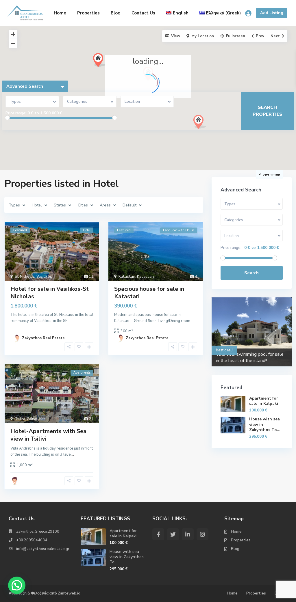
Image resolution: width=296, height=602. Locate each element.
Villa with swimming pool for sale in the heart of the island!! (250, 357)
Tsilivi (20, 419)
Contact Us (143, 13)
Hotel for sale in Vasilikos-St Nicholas (49, 292)
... (70, 320)
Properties (88, 13)
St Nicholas (25, 276)
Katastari (127, 276)
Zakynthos (36, 419)
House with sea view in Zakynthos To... (127, 557)
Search (251, 273)
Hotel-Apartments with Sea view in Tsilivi (48, 435)
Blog (116, 13)
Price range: (15, 113)
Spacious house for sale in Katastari (149, 292)
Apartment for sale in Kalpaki (263, 401)
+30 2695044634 (31, 540)
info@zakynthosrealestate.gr (42, 548)
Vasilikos (44, 276)
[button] (210, 132)
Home (60, 13)
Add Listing (271, 13)
